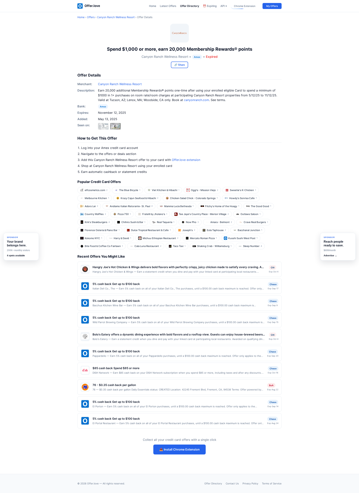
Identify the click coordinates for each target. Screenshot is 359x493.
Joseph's (188, 230)
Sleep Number (252, 246)
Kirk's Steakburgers (97, 222)
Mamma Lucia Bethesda (179, 206)
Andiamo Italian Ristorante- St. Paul (131, 206)
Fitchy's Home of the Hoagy (222, 206)
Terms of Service (272, 483)
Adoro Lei (91, 206)
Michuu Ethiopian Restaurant (160, 238)
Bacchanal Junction (250, 230)
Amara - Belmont (221, 222)
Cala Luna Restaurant (147, 246)
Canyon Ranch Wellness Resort (116, 17)
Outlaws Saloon (250, 214)
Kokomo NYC (93, 238)
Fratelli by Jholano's (154, 214)
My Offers (272, 5)
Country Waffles (95, 214)
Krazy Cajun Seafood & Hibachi (139, 198)
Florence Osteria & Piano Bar (102, 230)
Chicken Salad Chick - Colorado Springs (194, 198)
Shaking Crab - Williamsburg (214, 246)
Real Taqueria (165, 222)
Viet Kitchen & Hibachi (165, 190)
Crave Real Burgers (256, 222)
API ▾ (223, 5)
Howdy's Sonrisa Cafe (243, 198)
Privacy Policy (250, 483)
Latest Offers (168, 5)
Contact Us (232, 483)
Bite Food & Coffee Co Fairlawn (104, 246)
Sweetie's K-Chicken (243, 190)
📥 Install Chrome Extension (179, 449)
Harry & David (122, 238)
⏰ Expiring (210, 5)
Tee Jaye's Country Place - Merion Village (204, 214)
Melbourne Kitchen (97, 198)
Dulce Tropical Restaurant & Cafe (151, 230)
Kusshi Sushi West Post (242, 238)
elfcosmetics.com (96, 190)
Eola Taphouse (216, 230)
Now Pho (192, 222)
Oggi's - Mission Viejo (204, 190)
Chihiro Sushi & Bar (133, 222)
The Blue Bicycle (129, 190)
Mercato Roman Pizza (203, 238)
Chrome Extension (244, 5)
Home (152, 5)
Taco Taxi (179, 246)
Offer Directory (189, 5)
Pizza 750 (124, 214)
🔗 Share (179, 64)
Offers (91, 17)
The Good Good (261, 206)
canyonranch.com (196, 100)
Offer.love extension (186, 160)
